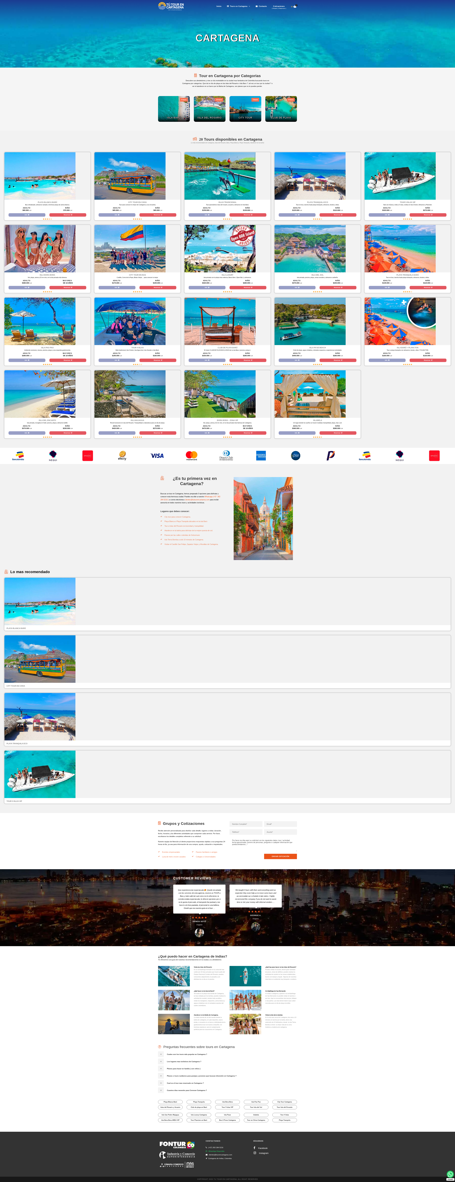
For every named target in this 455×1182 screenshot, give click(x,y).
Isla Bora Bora (47, 275)
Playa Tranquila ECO (317, 202)
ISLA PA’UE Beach (317, 348)
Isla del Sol (318, 275)
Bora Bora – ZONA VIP (227, 420)
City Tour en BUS (137, 275)
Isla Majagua (137, 420)
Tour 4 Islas (137, 348)
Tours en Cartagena (238, 6)
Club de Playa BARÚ (227, 348)
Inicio (218, 6)
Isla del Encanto (47, 420)
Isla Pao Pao (47, 348)
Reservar (67, 215)
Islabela (317, 420)
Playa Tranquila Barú (407, 275)
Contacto (262, 6)
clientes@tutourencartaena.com (197, 500)
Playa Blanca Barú (47, 202)
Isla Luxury (227, 275)
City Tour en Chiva (137, 202)
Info (26, 215)
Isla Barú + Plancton (407, 348)
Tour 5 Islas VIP (407, 202)
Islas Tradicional (227, 202)
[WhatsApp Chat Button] (450, 1174)
